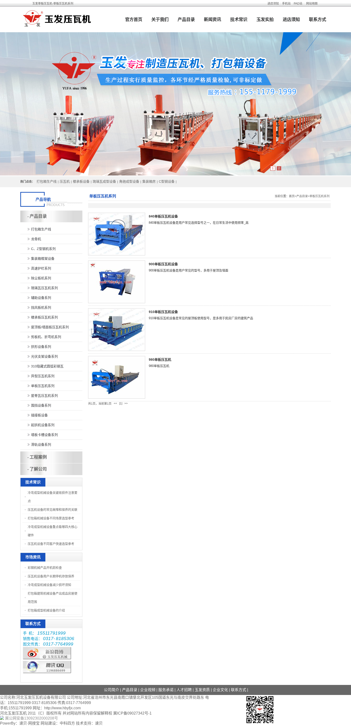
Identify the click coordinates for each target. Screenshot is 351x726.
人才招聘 (184, 690)
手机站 (286, 3)
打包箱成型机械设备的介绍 (46, 610)
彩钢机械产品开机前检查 (45, 567)
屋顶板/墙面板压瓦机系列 (50, 327)
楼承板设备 (81, 181)
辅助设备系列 (41, 298)
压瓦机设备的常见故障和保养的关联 (52, 509)
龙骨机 (36, 239)
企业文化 (220, 690)
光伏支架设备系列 (44, 356)
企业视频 (147, 690)
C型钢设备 (167, 181)
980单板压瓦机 (160, 359)
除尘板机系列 (41, 278)
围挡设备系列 (41, 405)
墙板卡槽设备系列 (44, 435)
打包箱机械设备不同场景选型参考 (51, 518)
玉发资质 (202, 690)
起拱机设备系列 (42, 425)
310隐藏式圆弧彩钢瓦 (47, 366)
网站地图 (312, 3)
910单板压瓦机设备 (163, 312)
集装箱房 (149, 181)
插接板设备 (39, 415)
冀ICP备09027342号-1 (132, 713)
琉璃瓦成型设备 (104, 181)
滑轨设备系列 (41, 444)
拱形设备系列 (41, 347)
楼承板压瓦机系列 (44, 317)
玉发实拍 (265, 19)
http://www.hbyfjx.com (62, 708)
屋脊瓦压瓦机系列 (44, 395)
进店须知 (273, 3)
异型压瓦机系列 (42, 376)
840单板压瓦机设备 (163, 216)
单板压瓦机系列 (319, 196)
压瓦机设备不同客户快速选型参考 (51, 544)
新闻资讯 (212, 19)
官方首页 (133, 19)
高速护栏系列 (41, 268)
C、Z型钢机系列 (43, 249)
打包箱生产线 (47, 181)
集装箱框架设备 (42, 258)
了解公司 (38, 469)
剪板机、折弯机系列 (46, 337)
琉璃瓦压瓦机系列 (44, 288)
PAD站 (298, 3)
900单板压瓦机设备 (163, 264)
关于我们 (160, 19)
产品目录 (186, 19)
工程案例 (38, 457)
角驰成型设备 (129, 181)
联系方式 (317, 19)
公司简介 (111, 690)
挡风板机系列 (41, 307)
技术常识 (238, 19)
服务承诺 (166, 690)
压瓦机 (65, 181)
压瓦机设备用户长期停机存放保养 (51, 576)
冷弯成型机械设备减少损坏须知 (49, 585)
